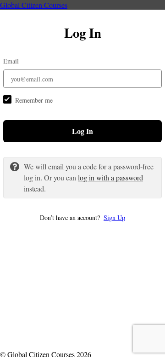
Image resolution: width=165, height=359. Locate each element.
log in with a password (110, 177)
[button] (82, 217)
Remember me (34, 100)
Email (11, 61)
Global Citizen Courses (33, 5)
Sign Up (114, 217)
